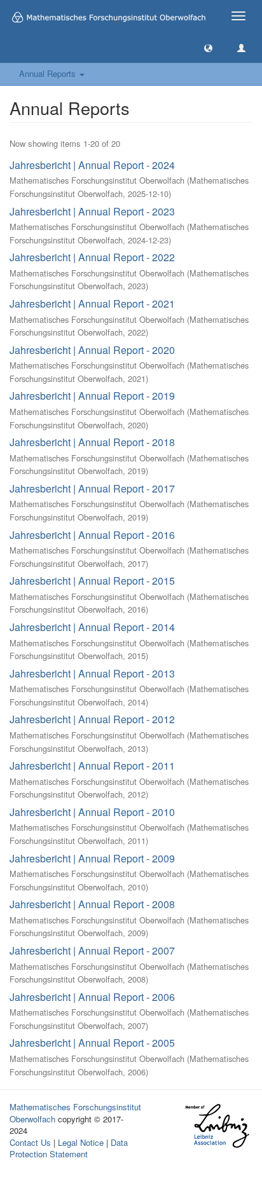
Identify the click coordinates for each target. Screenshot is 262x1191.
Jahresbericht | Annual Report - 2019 (92, 395)
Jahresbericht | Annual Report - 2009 (92, 858)
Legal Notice (81, 1142)
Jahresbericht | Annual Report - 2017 (92, 488)
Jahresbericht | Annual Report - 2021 (92, 303)
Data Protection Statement (69, 1148)
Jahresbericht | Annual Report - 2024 (92, 165)
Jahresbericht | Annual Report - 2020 (92, 350)
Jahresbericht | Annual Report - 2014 (92, 627)
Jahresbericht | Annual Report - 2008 (92, 904)
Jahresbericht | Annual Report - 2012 (92, 719)
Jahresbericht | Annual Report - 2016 (92, 534)
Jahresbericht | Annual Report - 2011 (92, 765)
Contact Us (30, 1142)
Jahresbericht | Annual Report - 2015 (92, 580)
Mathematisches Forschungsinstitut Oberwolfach (75, 1113)
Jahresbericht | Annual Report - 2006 (92, 997)
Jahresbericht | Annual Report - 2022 (92, 257)
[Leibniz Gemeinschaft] (216, 1126)
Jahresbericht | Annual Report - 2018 (92, 442)
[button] (208, 47)
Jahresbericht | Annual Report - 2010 (92, 812)
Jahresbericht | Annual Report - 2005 (92, 1042)
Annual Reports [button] (48, 73)
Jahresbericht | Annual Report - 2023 (92, 211)
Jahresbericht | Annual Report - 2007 (92, 950)
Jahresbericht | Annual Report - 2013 (92, 673)
